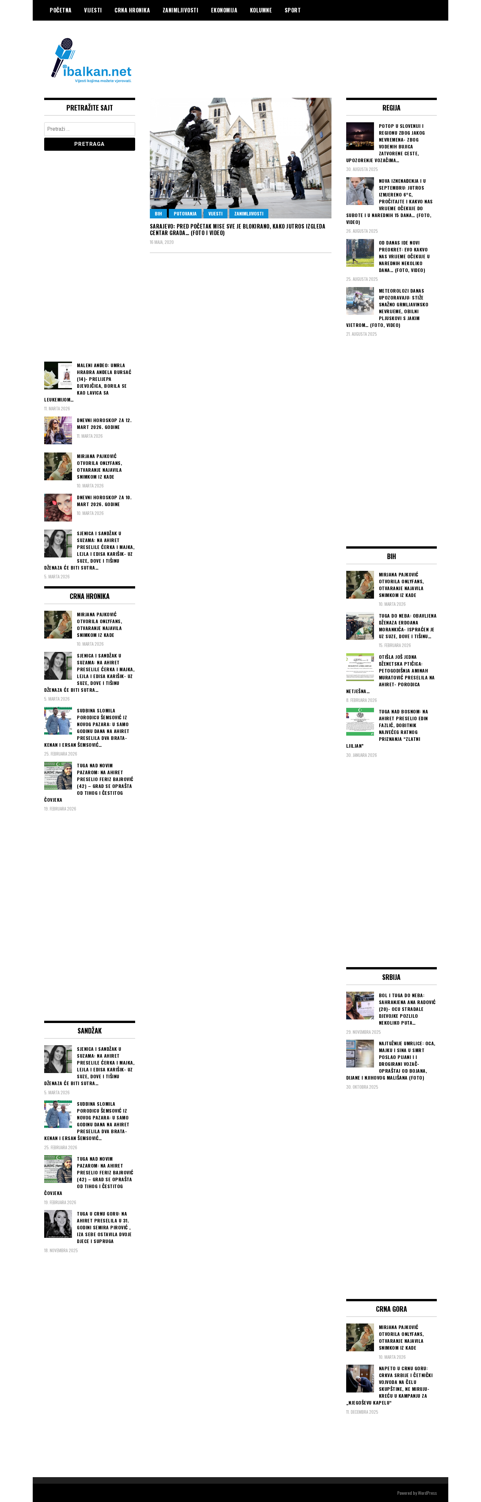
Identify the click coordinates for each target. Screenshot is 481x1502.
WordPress (427, 1492)
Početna (61, 10)
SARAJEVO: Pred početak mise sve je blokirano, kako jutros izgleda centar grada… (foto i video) (238, 229)
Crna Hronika (132, 10)
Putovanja (185, 213)
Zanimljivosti (181, 10)
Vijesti (93, 10)
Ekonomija (224, 10)
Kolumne (261, 10)
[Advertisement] (318, 46)
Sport (293, 10)
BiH (158, 213)
